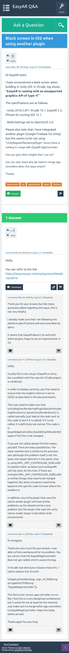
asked (8, 67)
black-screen (12, 184)
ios (23, 184)
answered (10, 253)
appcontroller (34, 184)
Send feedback (11, 644)
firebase (56, 184)
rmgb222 (33, 67)
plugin (46, 184)
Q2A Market (24, 648)
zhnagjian (34, 253)
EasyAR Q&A (25, 6)
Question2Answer (23, 650)
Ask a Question (28, 24)
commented (13, 297)
